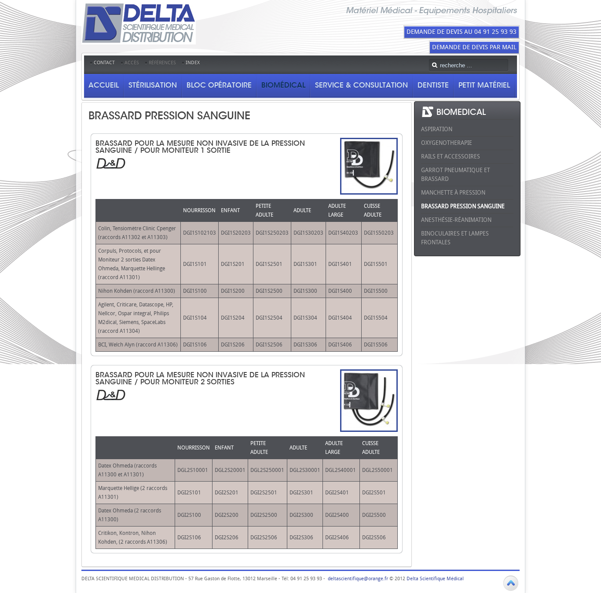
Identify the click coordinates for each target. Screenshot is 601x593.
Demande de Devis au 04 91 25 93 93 (462, 32)
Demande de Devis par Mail (474, 47)
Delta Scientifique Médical (435, 579)
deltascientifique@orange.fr (358, 579)
